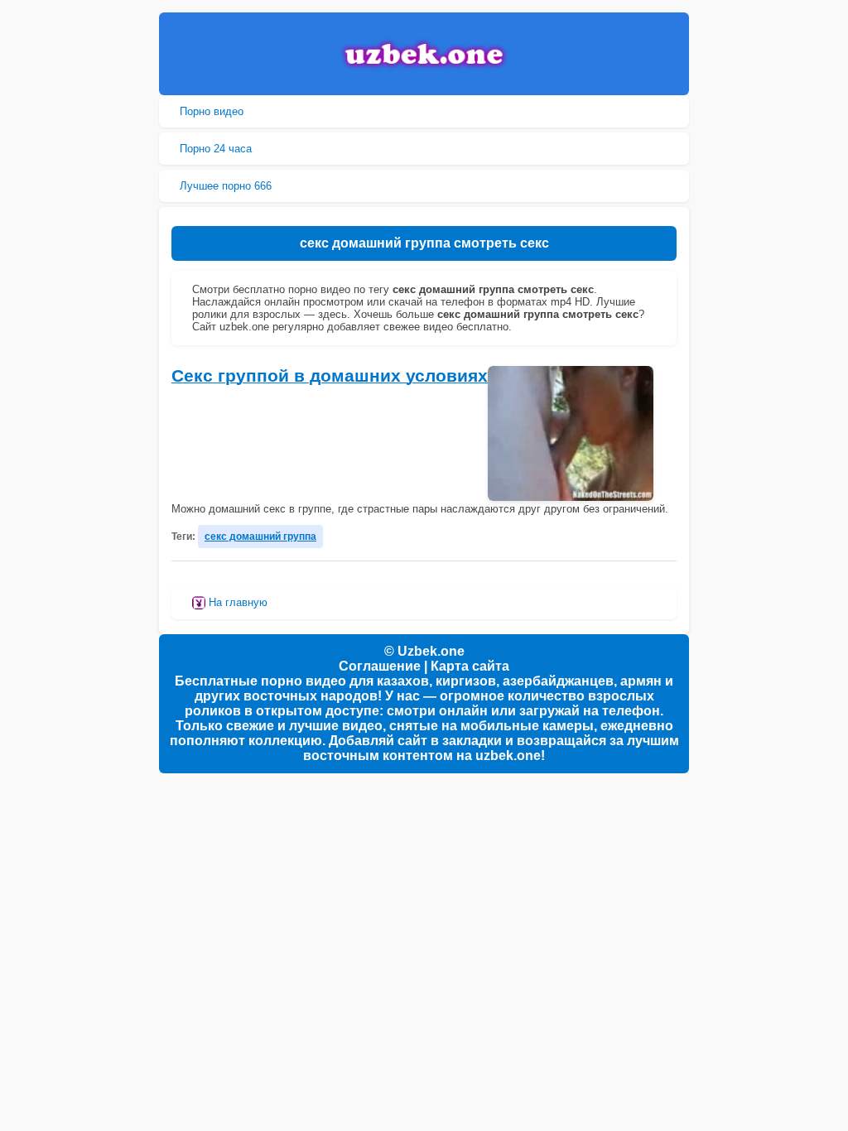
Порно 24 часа (216, 148)
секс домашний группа (260, 536)
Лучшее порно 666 (226, 186)
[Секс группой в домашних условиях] (570, 433)
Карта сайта (470, 666)
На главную (236, 602)
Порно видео (211, 111)
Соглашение (380, 666)
